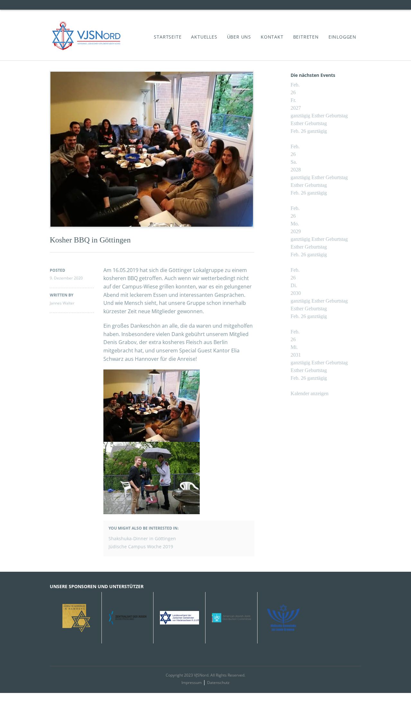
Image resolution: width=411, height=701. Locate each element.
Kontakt (272, 37)
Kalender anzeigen (309, 393)
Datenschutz (218, 682)
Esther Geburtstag (309, 123)
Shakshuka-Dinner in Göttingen (142, 538)
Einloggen (342, 37)
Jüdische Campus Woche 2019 (141, 546)
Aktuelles (204, 37)
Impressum (191, 682)
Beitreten (306, 37)
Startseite (167, 37)
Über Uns (239, 37)
